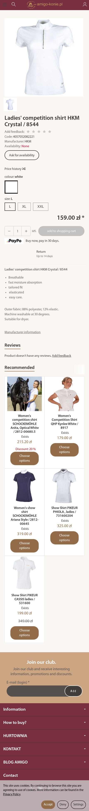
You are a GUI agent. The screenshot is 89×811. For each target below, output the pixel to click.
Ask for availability (22, 155)
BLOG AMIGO (15, 762)
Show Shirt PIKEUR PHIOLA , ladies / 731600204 (64, 512)
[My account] (85, 5)
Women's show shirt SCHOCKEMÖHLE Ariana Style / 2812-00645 (24, 516)
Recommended (20, 367)
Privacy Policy (11, 794)
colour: (14, 177)
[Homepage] (44, 5)
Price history (13, 169)
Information (14, 709)
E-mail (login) (17, 683)
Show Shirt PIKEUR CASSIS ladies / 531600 (24, 599)
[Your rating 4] (44, 132)
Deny (63, 804)
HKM (28, 141)
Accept (48, 804)
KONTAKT (12, 749)
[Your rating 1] (28, 132)
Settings (78, 804)
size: (9, 199)
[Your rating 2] (33, 132)
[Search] (14, 5)
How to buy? (14, 723)
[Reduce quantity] (26, 231)
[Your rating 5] (49, 132)
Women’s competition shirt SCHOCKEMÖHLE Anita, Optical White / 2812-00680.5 (25, 424)
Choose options (24, 458)
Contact (10, 775)
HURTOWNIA (15, 736)
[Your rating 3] (39, 132)
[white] (11, 187)
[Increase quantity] (9, 231)
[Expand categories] (5, 5)
